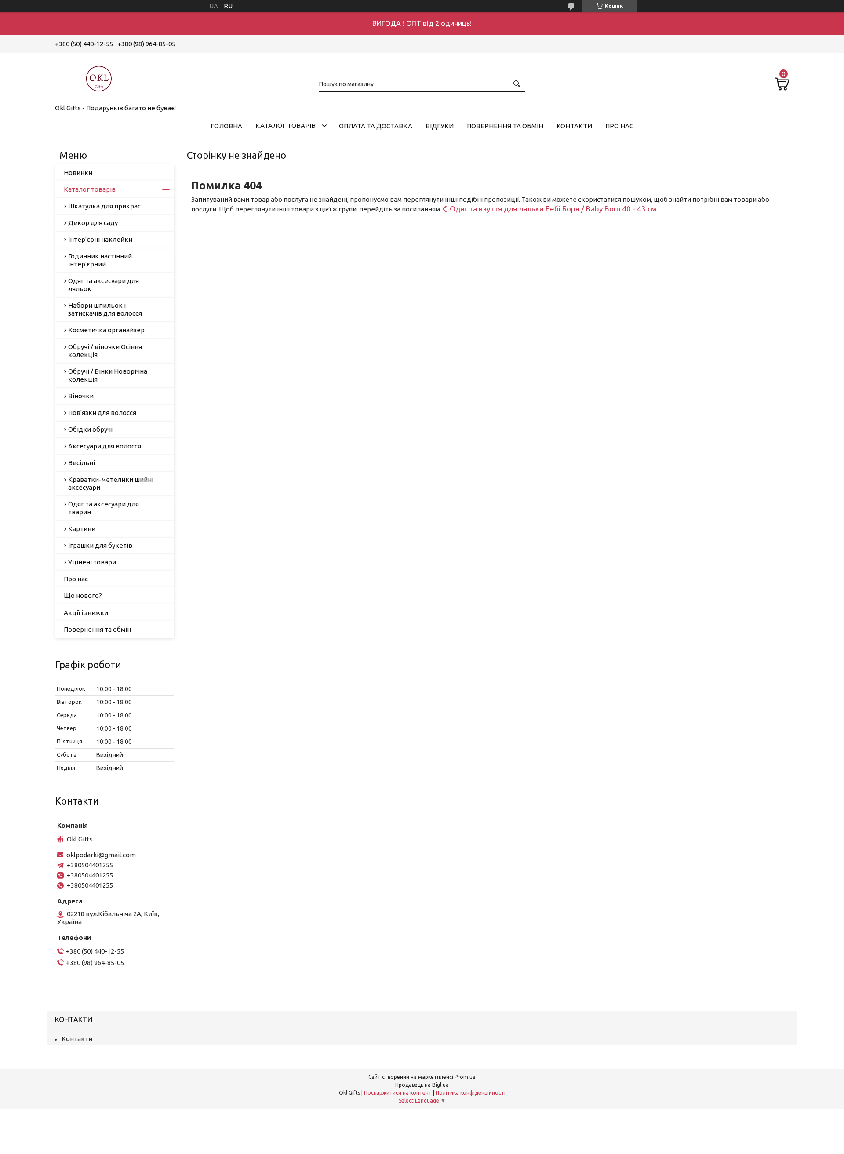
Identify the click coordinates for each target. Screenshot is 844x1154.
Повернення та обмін (505, 126)
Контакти (574, 126)
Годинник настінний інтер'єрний (100, 260)
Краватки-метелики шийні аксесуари (110, 483)
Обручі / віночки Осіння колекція (105, 350)
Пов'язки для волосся (102, 412)
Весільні (81, 462)
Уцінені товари (92, 562)
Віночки (81, 396)
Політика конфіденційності (471, 1093)
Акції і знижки (86, 612)
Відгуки (440, 126)
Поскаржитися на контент (398, 1093)
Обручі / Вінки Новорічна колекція (107, 375)
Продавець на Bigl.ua (422, 1085)
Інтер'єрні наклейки (100, 239)
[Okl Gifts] (99, 77)
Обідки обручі (90, 429)
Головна (226, 126)
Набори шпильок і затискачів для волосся (105, 309)
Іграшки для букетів (100, 545)
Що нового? (83, 595)
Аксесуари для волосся (104, 446)
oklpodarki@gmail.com (101, 855)
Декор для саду (93, 222)
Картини (81, 528)
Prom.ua (465, 1077)
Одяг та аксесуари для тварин (103, 508)
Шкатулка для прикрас (104, 206)
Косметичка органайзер (106, 330)
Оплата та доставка (375, 126)
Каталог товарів (285, 125)
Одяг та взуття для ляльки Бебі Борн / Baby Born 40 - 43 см (553, 208)
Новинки (78, 172)
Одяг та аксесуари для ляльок (103, 284)
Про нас (619, 126)
